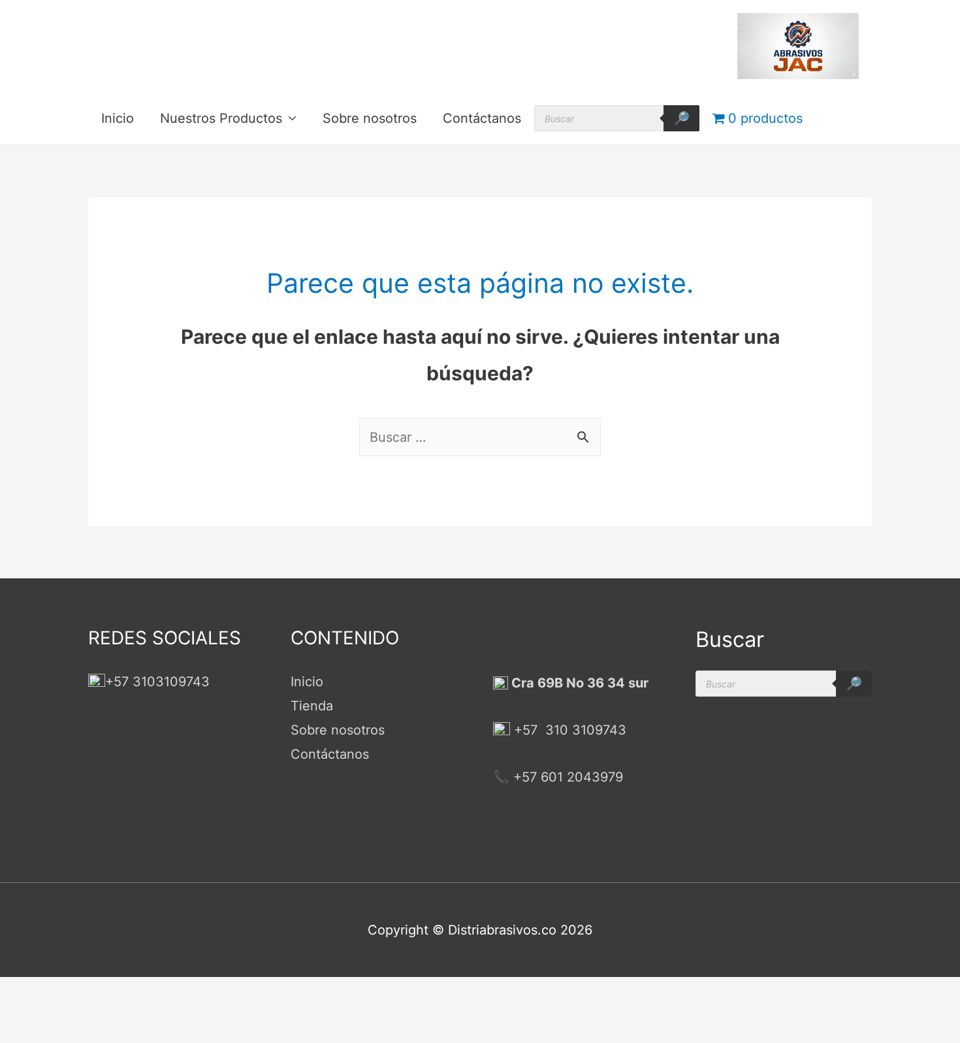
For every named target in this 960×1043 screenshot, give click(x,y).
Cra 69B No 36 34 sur (578, 683)
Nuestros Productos (221, 118)
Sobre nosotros (370, 118)
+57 (525, 730)
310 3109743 (583, 730)
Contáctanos (482, 118)
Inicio (117, 118)
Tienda (312, 706)
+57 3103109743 (157, 681)
